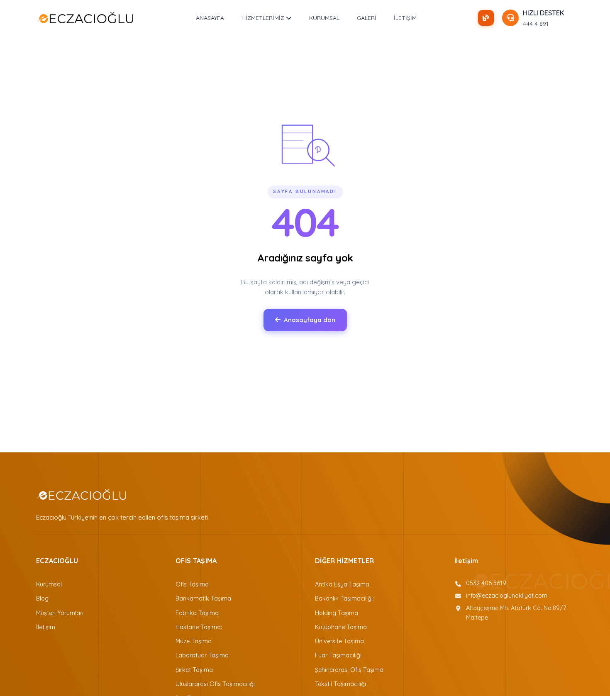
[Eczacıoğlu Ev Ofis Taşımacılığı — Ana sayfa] (81, 494)
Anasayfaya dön (309, 320)
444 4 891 (536, 23)
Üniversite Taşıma (339, 641)
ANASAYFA (210, 18)
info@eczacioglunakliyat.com (506, 595)
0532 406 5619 (486, 583)
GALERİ (366, 18)
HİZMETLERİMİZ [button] (264, 18)
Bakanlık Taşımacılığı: (344, 598)
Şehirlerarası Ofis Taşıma (349, 670)
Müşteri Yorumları (59, 613)
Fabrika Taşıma (197, 613)
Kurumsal (49, 584)
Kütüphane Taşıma (341, 627)
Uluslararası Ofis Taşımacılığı (215, 684)
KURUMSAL (324, 18)
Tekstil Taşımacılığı (340, 684)
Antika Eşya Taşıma (342, 584)
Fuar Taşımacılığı (338, 655)
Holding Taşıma (336, 613)
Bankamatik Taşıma (203, 598)
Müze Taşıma (194, 641)
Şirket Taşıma (194, 670)
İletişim (45, 627)
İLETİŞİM (405, 18)
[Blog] (486, 18)
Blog (42, 598)
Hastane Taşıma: (199, 627)
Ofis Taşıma (192, 584)
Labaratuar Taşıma (202, 655)
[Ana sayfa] (85, 18)
